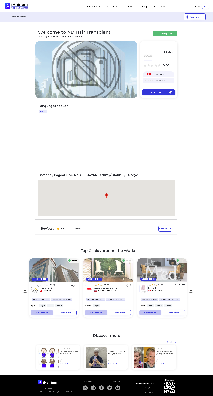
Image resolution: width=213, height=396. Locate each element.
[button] (106, 195)
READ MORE (64, 363)
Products (131, 6)
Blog (144, 6)
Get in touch (156, 92)
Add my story (197, 17)
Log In (205, 6)
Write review (165, 228)
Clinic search (93, 6)
